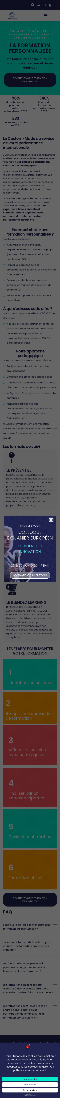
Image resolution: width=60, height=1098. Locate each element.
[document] (30, 549)
